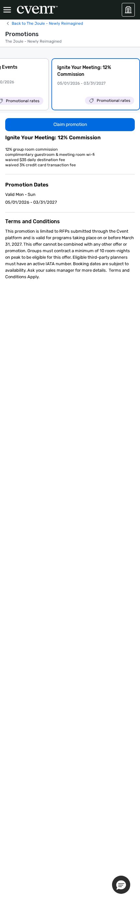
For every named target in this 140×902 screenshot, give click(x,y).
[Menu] (7, 9)
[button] (121, 885)
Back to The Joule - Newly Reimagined (47, 23)
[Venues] (128, 10)
